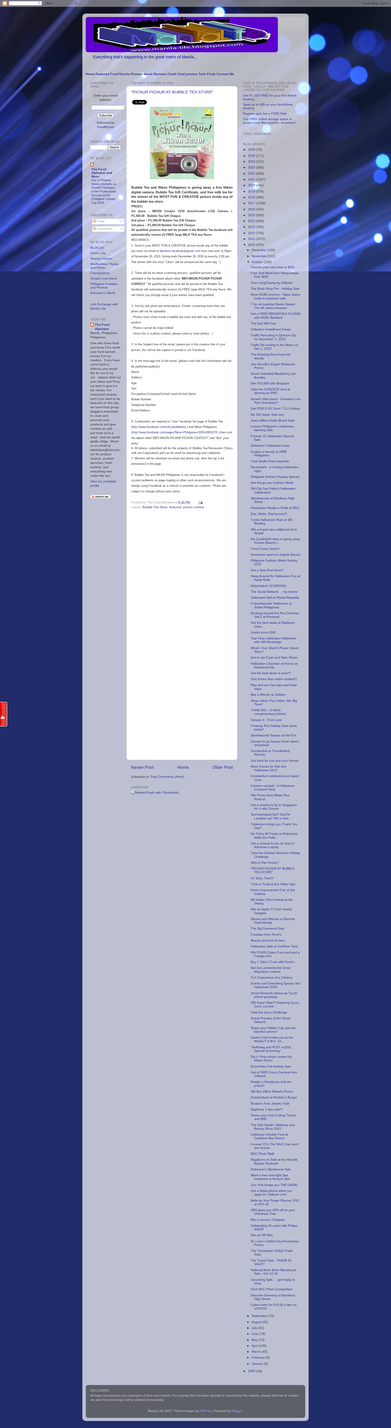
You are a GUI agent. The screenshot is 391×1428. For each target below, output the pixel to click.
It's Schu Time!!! (262, 878)
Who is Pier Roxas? (265, 862)
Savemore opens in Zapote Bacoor (276, 554)
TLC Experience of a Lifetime (271, 977)
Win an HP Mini (262, 1235)
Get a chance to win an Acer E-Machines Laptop (273, 845)
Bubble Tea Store (155, 507)
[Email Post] (200, 502)
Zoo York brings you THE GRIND (274, 1185)
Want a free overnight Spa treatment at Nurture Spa (270, 1177)
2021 (252, 179)
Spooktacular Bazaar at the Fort (273, 735)
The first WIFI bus (263, 323)
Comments (104, 228)
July (255, 1328)
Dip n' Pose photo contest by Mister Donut (271, 1058)
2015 (252, 215)
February (259, 1357)
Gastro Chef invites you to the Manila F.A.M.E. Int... (272, 1039)
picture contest (193, 507)
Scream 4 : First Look (266, 720)
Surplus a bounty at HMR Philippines (269, 453)
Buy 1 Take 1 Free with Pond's (272, 962)
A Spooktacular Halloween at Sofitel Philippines (271, 605)
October (258, 262)
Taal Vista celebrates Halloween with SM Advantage (273, 640)
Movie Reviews (155, 74)
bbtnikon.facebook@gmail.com (180, 251)
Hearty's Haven (101, 258)
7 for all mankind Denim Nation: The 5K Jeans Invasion (273, 306)
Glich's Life (98, 253)
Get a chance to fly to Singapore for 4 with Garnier (274, 806)
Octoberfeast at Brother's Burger (274, 1097)
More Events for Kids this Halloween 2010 (268, 768)
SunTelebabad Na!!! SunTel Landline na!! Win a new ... (271, 816)
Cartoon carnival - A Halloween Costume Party (273, 787)
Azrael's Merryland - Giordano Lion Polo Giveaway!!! (276, 400)
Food (114, 74)
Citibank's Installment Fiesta (271, 329)
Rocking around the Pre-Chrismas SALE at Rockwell (275, 615)
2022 (252, 173)
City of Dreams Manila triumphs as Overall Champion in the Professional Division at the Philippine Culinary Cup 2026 (103, 191)
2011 (252, 239)
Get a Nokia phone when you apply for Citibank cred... (271, 1192)
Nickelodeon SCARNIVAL (269, 586)
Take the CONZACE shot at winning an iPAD (270, 391)
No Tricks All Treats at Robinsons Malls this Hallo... (274, 835)
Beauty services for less (268, 940)
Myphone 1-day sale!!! (267, 1109)
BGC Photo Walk (262, 1153)
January (258, 1363)
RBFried (206, 1411)
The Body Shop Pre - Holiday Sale (275, 288)
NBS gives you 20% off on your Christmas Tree (273, 1211)
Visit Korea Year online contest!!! (274, 679)
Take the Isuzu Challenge (269, 1012)
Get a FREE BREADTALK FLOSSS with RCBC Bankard (275, 315)
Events (124, 74)
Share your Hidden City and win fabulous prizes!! (273, 1029)
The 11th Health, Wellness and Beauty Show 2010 (273, 1126)
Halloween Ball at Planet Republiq (275, 597)
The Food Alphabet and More (101, 173)
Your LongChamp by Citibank (272, 283)
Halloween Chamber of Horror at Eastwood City (274, 665)
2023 (252, 167)
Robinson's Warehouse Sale (271, 1169)
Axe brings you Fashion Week (272, 482)
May (255, 1340)
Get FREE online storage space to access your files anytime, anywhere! (269, 120)
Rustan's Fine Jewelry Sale (270, 1103)
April (255, 1345)
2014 (252, 221)
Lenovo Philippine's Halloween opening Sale (272, 428)
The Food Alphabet (102, 327)
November (259, 256)
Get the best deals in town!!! (271, 673)
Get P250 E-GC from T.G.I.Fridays (275, 408)
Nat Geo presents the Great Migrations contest (271, 969)
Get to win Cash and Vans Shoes (274, 657)
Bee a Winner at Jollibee (268, 694)
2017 (252, 203)
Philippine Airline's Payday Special (275, 477)
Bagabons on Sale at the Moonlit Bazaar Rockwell (274, 1161)
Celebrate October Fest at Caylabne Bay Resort (269, 1136)
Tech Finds (207, 74)
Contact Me (225, 74)
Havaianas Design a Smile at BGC (275, 508)
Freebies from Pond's (266, 934)
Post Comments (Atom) (167, 776)
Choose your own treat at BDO (273, 267)
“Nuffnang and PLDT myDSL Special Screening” (271, 1049)
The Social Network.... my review (274, 591)
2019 (252, 191)
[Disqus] (182, 572)
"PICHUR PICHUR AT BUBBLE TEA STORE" (172, 92)
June (256, 1333)
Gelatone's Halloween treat (270, 445)
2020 (252, 185)
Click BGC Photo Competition (272, 1289)
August (257, 1322)
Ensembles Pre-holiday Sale (271, 1066)
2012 (252, 233)
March (257, 1351)
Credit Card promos (182, 74)
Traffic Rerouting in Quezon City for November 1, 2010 (273, 337)
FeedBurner (105, 127)
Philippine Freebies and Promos (104, 285)
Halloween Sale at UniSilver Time (274, 946)
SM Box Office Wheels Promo (272, 1091)
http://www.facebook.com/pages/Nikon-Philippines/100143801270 (174, 432)
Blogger (236, 1411)
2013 (252, 227)
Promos (137, 74)
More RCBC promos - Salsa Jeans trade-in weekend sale (275, 296)
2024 (252, 161)
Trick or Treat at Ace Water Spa (273, 884)
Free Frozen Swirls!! (265, 548)
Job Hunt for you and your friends (275, 760)
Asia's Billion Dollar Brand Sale (272, 420)
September (260, 1316)
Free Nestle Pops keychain (270, 461)
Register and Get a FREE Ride (265, 113)
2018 (252, 197)
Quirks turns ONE (263, 632)
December (259, 250)
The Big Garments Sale (267, 928)
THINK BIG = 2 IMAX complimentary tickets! (268, 712)
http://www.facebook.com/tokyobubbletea (159, 427)
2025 (252, 155)
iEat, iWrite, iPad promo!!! (269, 514)
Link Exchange (100, 304)
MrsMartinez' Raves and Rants (104, 265)
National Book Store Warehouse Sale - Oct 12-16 (273, 1271)
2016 (252, 209)
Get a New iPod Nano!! (267, 570)
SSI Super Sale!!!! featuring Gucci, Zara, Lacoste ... (275, 1004)
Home (90, 74)
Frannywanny (100, 273)
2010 (252, 245)
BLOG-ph (97, 247)
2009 (252, 1371)
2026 (252, 149)
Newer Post (142, 767)
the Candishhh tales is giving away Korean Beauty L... (275, 540)
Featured (102, 74)
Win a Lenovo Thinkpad (268, 1220)
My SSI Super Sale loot (267, 414)
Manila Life (98, 308)
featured (175, 507)
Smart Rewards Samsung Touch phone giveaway (274, 995)
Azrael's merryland (103, 278)
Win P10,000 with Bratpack (270, 383)
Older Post (222, 767)
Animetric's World (102, 293)
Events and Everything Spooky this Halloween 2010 (275, 985)
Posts (100, 221)
